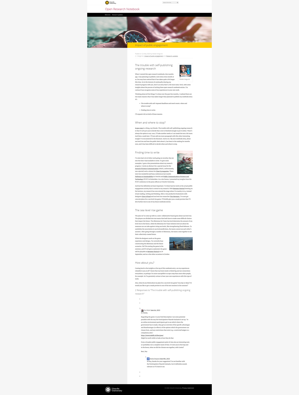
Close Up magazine (162, 171)
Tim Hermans (174, 196)
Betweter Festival (179, 188)
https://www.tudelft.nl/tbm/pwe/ (152, 335)
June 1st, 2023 (155, 310)
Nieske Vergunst (155, 359)
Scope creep (139, 128)
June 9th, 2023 (165, 359)
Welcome (107, 15)
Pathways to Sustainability (144, 176)
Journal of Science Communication (146, 169)
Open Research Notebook (122, 9)
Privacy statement (188, 388)
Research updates (117, 15)
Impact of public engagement (153, 56)
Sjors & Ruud (146, 196)
